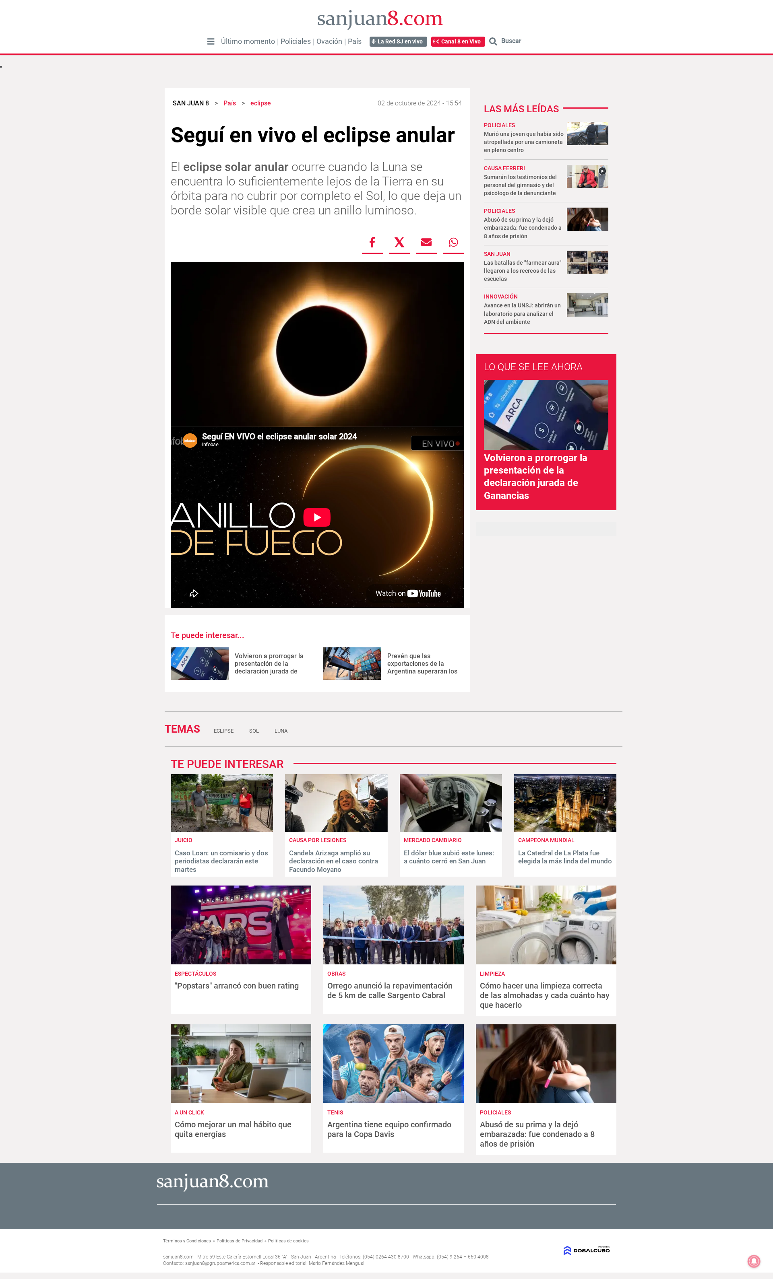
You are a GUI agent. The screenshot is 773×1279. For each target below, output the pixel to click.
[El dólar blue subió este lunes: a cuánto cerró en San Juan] (451, 830)
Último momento (248, 41)
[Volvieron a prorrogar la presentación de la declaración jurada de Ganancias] (200, 663)
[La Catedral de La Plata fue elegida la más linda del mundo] (565, 830)
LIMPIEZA (492, 973)
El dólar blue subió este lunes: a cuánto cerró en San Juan (449, 857)
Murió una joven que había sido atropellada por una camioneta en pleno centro (524, 142)
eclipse (224, 730)
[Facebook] (372, 242)
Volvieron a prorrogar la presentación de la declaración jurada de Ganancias (269, 667)
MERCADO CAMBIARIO (433, 840)
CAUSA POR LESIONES (317, 840)
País (355, 41)
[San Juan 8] (213, 1191)
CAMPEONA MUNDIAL (546, 840)
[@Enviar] (426, 242)
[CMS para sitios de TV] (558, 1251)
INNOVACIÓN (501, 296)
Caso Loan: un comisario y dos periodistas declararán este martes (221, 861)
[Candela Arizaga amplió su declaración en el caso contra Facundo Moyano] (336, 830)
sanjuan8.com (178, 1257)
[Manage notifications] (754, 1261)
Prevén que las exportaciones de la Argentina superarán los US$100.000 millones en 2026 (422, 671)
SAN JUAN (497, 254)
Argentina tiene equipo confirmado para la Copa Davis (389, 1129)
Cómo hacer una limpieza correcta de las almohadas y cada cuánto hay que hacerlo (545, 995)
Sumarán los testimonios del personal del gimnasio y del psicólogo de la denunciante (520, 185)
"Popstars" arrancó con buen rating (237, 986)
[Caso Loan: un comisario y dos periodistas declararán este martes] (222, 830)
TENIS (335, 1112)
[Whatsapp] (453, 242)
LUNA (281, 730)
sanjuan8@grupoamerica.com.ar (220, 1263)
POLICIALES (499, 125)
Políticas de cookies (288, 1241)
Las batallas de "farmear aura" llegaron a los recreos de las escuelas (523, 271)
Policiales (296, 41)
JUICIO (183, 840)
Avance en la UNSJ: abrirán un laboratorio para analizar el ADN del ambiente (522, 313)
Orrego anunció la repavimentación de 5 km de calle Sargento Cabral (390, 990)
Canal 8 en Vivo (461, 41)
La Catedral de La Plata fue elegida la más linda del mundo (565, 857)
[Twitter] (399, 242)
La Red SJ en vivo (400, 41)
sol (254, 730)
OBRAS (336, 973)
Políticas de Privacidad (239, 1241)
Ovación (329, 41)
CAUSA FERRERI (504, 168)
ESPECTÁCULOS (195, 973)
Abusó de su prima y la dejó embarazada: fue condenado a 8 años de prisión (523, 227)
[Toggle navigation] (211, 41)
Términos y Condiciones (187, 1241)
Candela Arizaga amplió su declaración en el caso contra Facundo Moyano (333, 861)
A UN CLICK (189, 1112)
